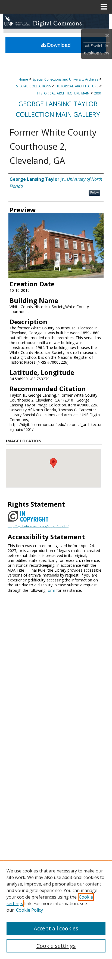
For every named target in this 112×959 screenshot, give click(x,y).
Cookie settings (56, 945)
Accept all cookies (56, 928)
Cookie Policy (29, 910)
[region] (56, 909)
